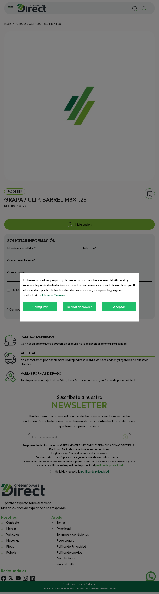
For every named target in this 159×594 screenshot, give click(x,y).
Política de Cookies (51, 295)
